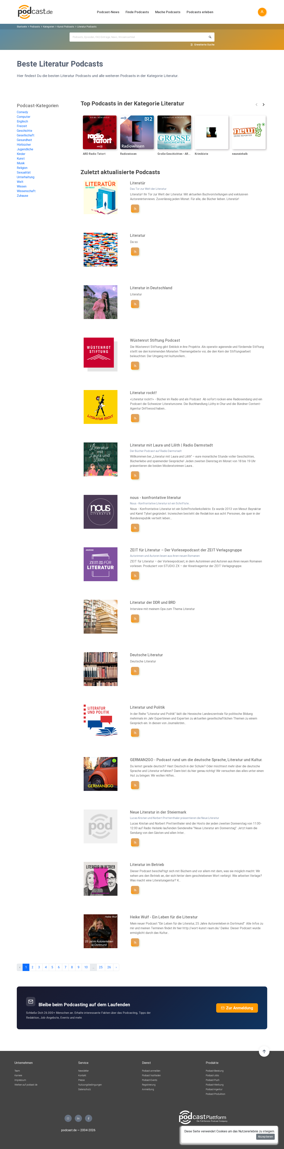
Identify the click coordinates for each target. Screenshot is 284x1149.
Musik (21, 163)
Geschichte (24, 131)
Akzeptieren (265, 1136)
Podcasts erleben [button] (200, 12)
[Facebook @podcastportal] (88, 1118)
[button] (256, 104)
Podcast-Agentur (214, 1089)
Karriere (18, 1075)
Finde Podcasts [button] (137, 12)
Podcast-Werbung (215, 1084)
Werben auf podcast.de (25, 1084)
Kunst (21, 158)
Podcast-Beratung (215, 1070)
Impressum (20, 1080)
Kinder (21, 154)
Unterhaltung (25, 177)
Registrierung (149, 1084)
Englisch (22, 121)
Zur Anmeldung (239, 1008)
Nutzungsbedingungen (90, 1084)
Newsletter (83, 1070)
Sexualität (24, 172)
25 (101, 967)
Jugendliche (25, 149)
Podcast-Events (149, 1080)
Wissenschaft (26, 191)
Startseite (22, 26)
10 (86, 967)
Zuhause (22, 196)
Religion (22, 168)
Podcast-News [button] (108, 12)
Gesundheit (24, 140)
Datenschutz (84, 1089)
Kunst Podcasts (65, 26)
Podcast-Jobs (212, 1075)
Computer (23, 117)
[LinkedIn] (78, 1118)
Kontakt (82, 1075)
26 (109, 967)
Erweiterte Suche (204, 44)
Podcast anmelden (151, 1070)
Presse (81, 1080)
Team (17, 1070)
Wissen (21, 186)
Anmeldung (148, 1089)
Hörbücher (24, 144)
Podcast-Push (212, 1080)
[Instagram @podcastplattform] (68, 1118)
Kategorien (48, 26)
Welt (20, 182)
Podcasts (35, 26)
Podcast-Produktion (215, 1094)
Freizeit (22, 126)
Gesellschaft (25, 135)
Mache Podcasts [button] (167, 12)
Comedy (22, 112)
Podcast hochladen (151, 1075)
